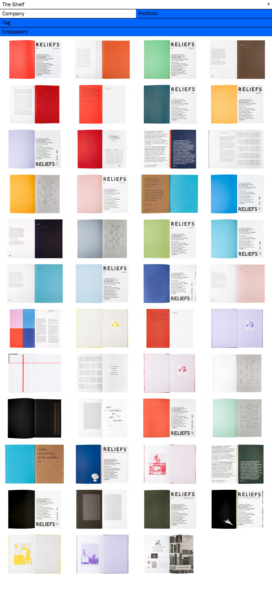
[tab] (68, 13)
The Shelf (13, 4)
